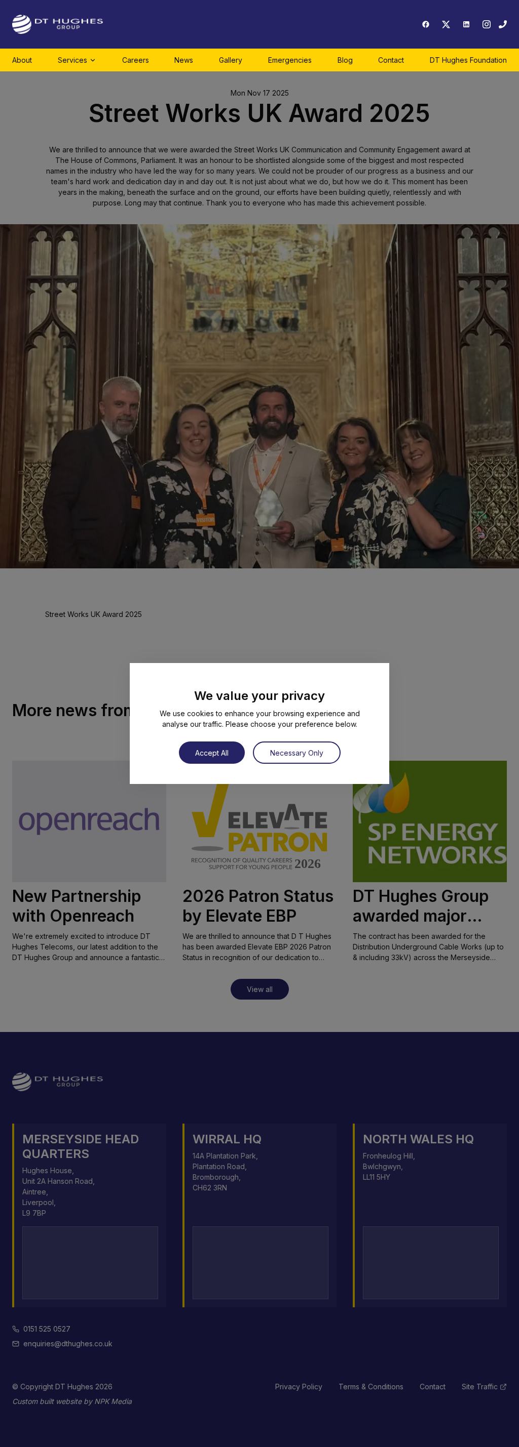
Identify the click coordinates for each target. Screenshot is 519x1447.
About (22, 60)
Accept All (212, 753)
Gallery (230, 60)
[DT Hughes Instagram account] (487, 24)
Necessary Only (296, 753)
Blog (345, 60)
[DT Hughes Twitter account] (446, 24)
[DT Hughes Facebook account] (426, 24)
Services (72, 60)
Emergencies (290, 60)
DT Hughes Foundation (468, 60)
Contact (391, 60)
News (183, 60)
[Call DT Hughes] (503, 24)
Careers (135, 60)
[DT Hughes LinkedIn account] (466, 24)
